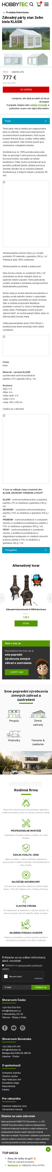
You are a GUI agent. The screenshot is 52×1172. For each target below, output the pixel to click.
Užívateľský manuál (12, 1109)
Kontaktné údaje (10, 1083)
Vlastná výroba (10, 1076)
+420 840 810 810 (11, 1007)
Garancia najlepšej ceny (14, 1106)
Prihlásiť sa (40, 987)
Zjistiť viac (16, 672)
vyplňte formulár (38, 105)
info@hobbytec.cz (11, 1010)
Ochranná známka (11, 1073)
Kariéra (5, 1089)
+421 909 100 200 (11, 1046)
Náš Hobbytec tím (11, 1079)
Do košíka (26, 89)
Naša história (8, 1086)
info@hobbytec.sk (11, 1049)
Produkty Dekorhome (17, 12)
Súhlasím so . (22, 967)
